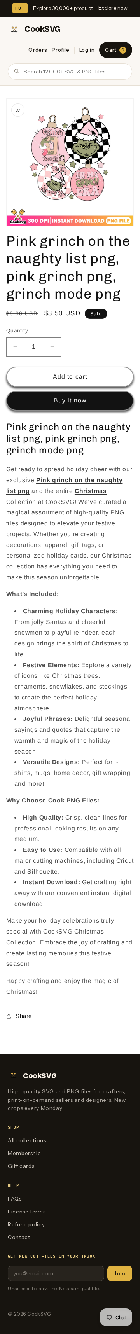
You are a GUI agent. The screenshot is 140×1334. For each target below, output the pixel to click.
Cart (114, 50)
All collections (27, 1140)
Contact (19, 1237)
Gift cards (21, 1166)
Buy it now (70, 400)
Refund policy (26, 1224)
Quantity (17, 331)
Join (119, 1273)
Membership (24, 1153)
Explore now (113, 8)
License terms (27, 1211)
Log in (87, 50)
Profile (60, 50)
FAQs (15, 1199)
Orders (37, 50)
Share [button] (24, 1016)
